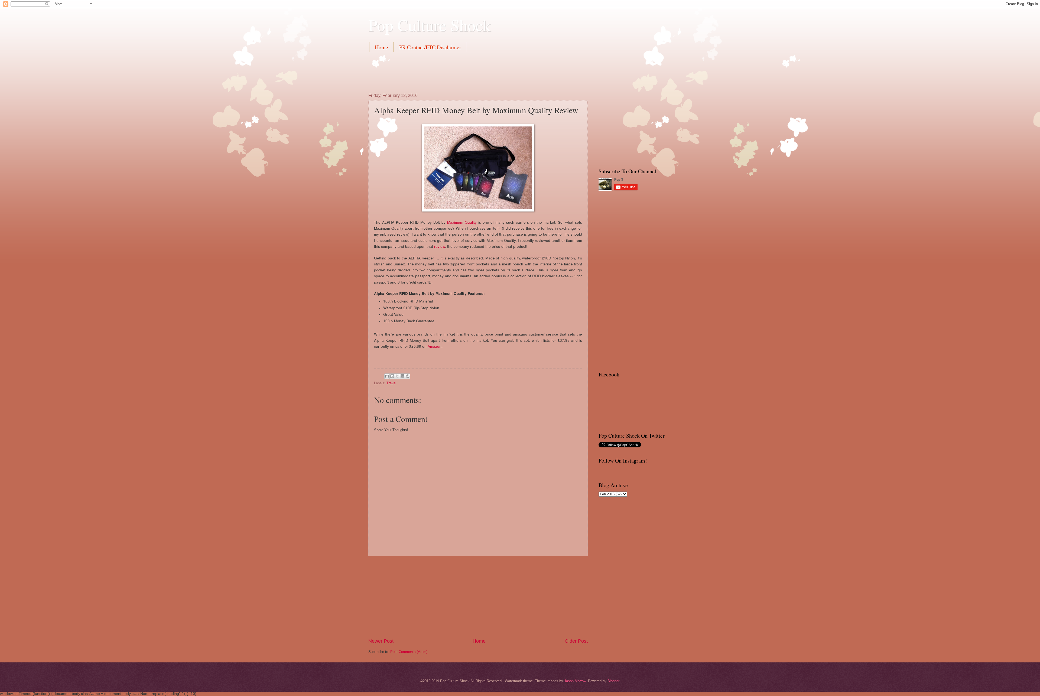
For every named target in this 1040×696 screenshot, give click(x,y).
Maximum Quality (462, 222)
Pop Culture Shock (429, 25)
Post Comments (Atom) (408, 652)
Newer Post (381, 641)
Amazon (434, 346)
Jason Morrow (575, 681)
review (439, 246)
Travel (391, 383)
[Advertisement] (467, 71)
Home (381, 47)
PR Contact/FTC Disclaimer (430, 47)
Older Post (576, 641)
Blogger (613, 681)
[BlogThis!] (392, 376)
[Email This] (387, 376)
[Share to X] (397, 376)
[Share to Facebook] (402, 376)
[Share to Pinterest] (407, 376)
